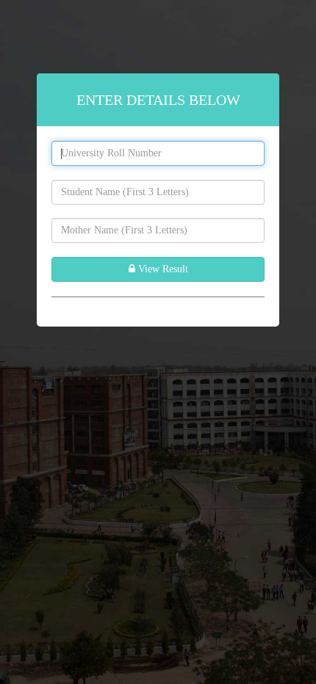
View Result (161, 268)
